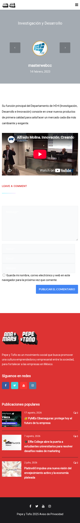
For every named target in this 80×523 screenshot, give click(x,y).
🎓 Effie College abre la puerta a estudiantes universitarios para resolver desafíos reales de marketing (48, 446)
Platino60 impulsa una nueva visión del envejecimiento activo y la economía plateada (47, 473)
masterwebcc (40, 65)
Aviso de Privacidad (51, 514)
